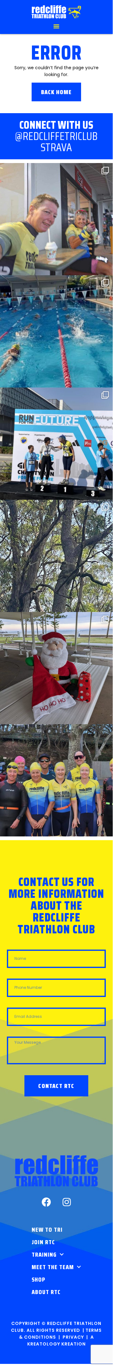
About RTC (46, 1292)
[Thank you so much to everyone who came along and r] (56, 668)
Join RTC (43, 1242)
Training (44, 1254)
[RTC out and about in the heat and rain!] (56, 219)
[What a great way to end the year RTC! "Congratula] (56, 331)
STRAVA (56, 147)
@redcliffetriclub (56, 136)
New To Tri (47, 1230)
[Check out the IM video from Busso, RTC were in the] (56, 780)
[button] (56, 26)
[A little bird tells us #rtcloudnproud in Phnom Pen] (56, 444)
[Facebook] (46, 1202)
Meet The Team (53, 1267)
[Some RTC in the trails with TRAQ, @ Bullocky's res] (56, 556)
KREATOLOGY (43, 1344)
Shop (38, 1279)
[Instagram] (66, 1202)
